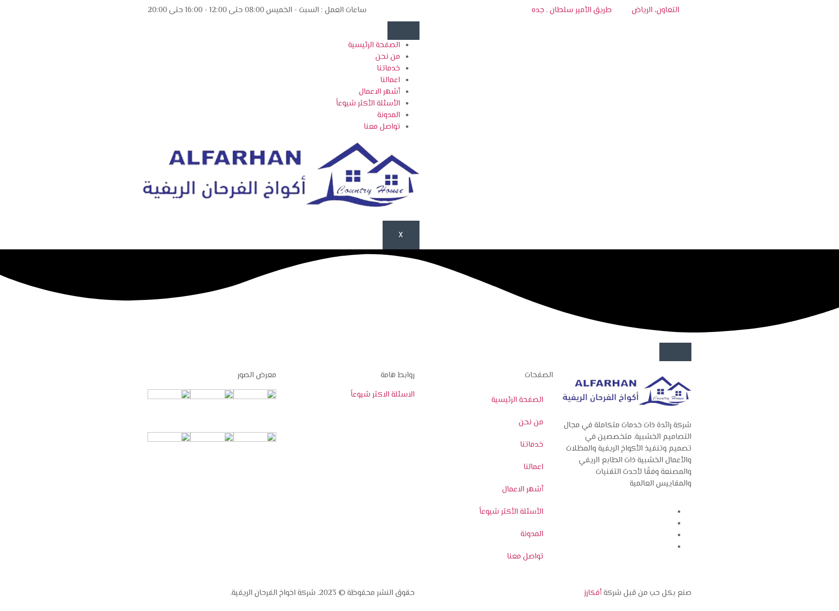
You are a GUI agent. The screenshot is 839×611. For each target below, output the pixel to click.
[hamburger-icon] (403, 30)
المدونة (388, 115)
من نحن (387, 57)
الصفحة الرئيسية (374, 45)
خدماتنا (388, 69)
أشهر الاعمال (379, 92)
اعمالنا (390, 80)
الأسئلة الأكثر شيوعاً (368, 104)
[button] (675, 352)
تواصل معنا (382, 127)
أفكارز (593, 593)
